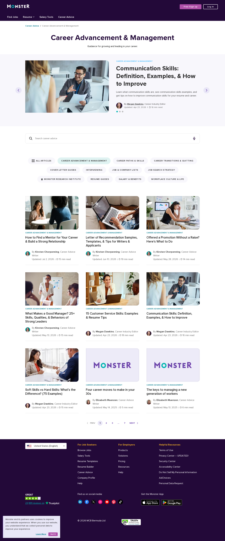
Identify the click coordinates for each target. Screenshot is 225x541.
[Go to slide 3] (122, 111)
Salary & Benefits (130, 179)
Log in (210, 6)
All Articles (43, 160)
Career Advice (32, 26)
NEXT (132, 423)
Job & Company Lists (125, 170)
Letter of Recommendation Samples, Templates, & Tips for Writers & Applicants (111, 241)
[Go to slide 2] (120, 111)
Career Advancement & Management (84, 160)
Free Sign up (190, 6)
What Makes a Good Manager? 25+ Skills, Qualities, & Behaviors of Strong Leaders (50, 317)
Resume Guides (100, 179)
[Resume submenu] (34, 17)
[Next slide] (206, 90)
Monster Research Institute (62, 179)
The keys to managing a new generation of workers (166, 392)
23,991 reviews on (34, 503)
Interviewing (94, 170)
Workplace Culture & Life (167, 179)
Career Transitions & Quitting (173, 160)
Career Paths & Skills (130, 160)
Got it (53, 534)
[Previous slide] (18, 90)
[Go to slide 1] (117, 111)
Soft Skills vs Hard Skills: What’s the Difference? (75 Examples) (50, 392)
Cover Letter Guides (63, 170)
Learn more (41, 534)
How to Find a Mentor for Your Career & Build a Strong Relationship (51, 239)
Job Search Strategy (161, 170)
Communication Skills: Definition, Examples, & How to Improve (155, 76)
